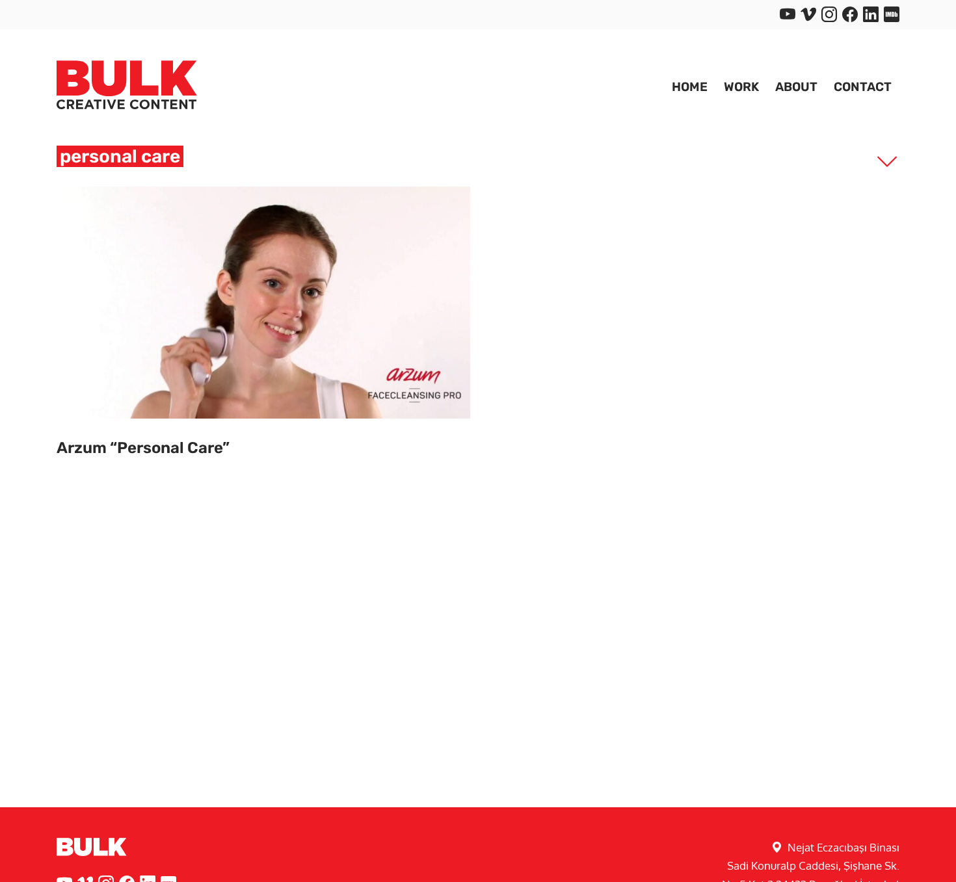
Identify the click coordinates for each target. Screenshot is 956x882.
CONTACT (863, 86)
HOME (690, 86)
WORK (741, 86)
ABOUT (796, 86)
